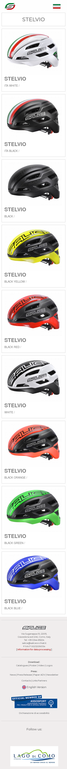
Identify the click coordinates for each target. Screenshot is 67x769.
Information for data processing (34, 649)
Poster (33, 665)
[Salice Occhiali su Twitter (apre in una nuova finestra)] (40, 736)
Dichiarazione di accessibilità (34, 713)
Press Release (24, 675)
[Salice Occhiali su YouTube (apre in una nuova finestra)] (36, 736)
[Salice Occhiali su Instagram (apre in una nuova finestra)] (32, 736)
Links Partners (39, 680)
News (13, 675)
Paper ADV (39, 675)
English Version (36, 687)
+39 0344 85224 (36, 640)
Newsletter (52, 675)
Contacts (26, 680)
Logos (49, 665)
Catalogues (22, 665)
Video (41, 665)
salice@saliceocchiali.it (34, 643)
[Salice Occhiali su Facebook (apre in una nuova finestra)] (28, 736)
